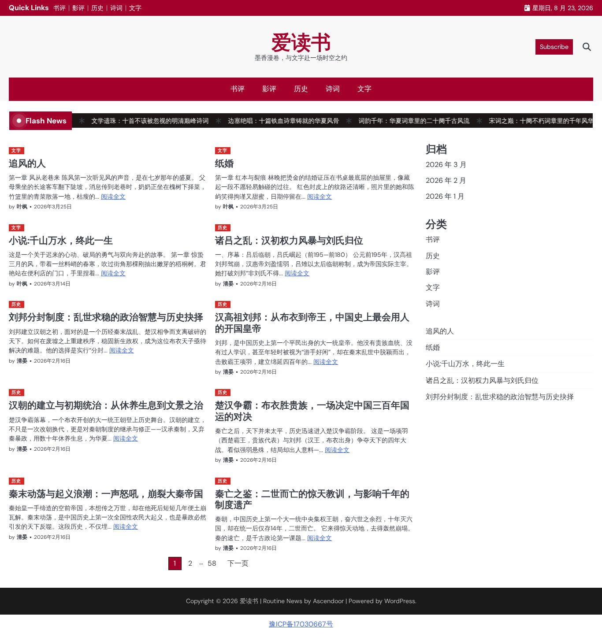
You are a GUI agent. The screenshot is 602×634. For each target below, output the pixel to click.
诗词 (116, 8)
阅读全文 (113, 196)
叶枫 (22, 206)
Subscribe (554, 47)
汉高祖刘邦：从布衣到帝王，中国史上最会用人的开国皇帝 (312, 322)
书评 (59, 8)
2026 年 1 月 (445, 196)
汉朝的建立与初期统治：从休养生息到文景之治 (106, 405)
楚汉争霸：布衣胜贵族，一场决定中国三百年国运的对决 (312, 410)
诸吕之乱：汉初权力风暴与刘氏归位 (289, 240)
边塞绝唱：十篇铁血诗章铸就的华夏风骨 (272, 121)
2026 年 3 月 (446, 164)
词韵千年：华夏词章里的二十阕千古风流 (403, 121)
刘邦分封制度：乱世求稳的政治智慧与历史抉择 (106, 317)
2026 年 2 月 (446, 180)
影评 (78, 8)
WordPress (399, 601)
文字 (135, 8)
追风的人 (27, 163)
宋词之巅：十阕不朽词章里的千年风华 (530, 121)
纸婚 (224, 163)
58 (212, 563)
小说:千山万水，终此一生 (61, 240)
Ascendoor (328, 601)
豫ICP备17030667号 (301, 624)
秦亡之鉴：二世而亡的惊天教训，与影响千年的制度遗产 (312, 499)
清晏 (228, 283)
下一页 (238, 563)
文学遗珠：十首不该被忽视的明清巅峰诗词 (139, 121)
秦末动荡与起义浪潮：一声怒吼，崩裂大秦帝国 (106, 493)
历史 (97, 8)
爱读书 (301, 42)
